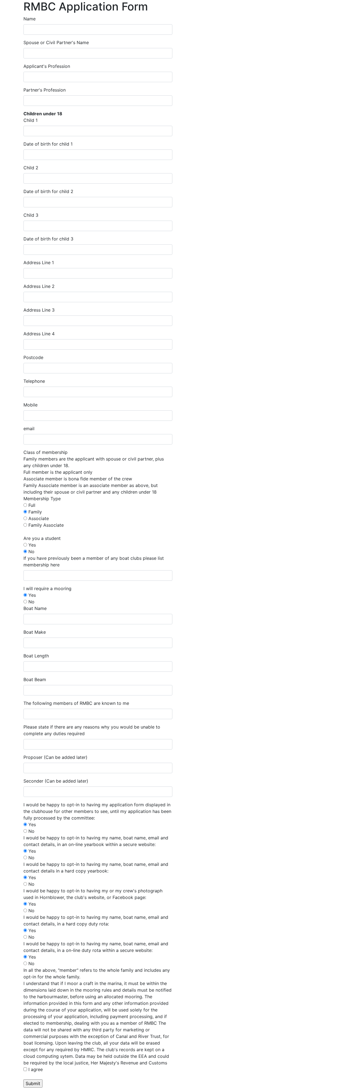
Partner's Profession (44, 90)
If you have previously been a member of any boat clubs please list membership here (93, 561)
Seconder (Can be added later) (55, 781)
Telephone (34, 381)
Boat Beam (34, 679)
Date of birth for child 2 (48, 191)
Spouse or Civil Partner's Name (56, 42)
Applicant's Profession (46, 66)
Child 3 (30, 215)
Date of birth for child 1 (48, 144)
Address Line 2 (39, 286)
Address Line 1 (38, 262)
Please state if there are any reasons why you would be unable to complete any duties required (91, 730)
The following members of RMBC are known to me (76, 703)
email (28, 428)
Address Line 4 (39, 333)
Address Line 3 (39, 310)
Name (29, 19)
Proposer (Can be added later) (55, 757)
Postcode (33, 357)
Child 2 (30, 167)
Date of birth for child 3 (48, 239)
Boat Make (34, 632)
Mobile (30, 405)
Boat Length (36, 656)
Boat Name (35, 608)
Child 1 (30, 120)
